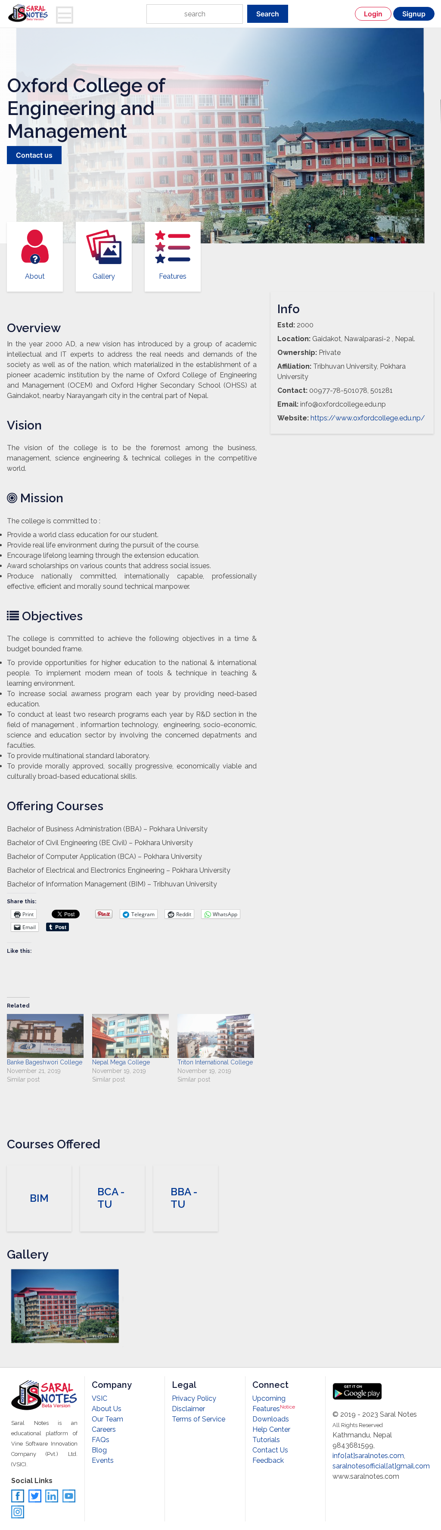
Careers (104, 1429)
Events (103, 1460)
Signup (413, 13)
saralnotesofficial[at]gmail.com (381, 1466)
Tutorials (266, 1440)
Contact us (34, 155)
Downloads (270, 1419)
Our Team (107, 1419)
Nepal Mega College (121, 1062)
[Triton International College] (215, 1036)
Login (373, 13)
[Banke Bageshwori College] (45, 1036)
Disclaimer (188, 1409)
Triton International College (215, 1062)
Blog (99, 1450)
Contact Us (270, 1450)
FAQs (100, 1440)
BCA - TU (110, 1197)
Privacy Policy (194, 1398)
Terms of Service (198, 1419)
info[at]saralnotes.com (368, 1456)
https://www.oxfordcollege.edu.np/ (368, 418)
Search (267, 13)
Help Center (271, 1429)
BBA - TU (184, 1197)
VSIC (99, 1398)
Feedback (268, 1460)
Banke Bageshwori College (44, 1062)
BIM (39, 1198)
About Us (106, 1409)
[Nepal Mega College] (130, 1036)
